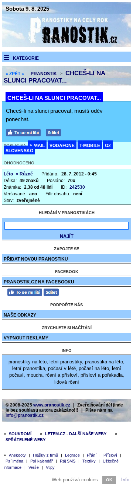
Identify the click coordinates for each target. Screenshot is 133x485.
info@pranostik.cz (25, 415)
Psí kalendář (41, 461)
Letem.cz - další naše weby (75, 434)
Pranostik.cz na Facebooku (39, 282)
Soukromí (20, 434)
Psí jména (14, 461)
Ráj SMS (67, 461)
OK (109, 480)
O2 (108, 145)
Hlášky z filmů (45, 455)
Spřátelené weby (25, 439)
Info (125, 479)
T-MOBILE (89, 145)
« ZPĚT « (15, 73)
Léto (8, 174)
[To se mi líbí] (25, 132)
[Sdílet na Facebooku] (55, 132)
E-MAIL (37, 145)
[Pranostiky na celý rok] (66, 45)
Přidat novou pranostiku (36, 259)
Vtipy (50, 467)
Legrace (72, 455)
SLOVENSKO (19, 150)
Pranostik (44, 73)
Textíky (89, 461)
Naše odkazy (20, 315)
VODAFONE (62, 145)
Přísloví (110, 455)
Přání (91, 455)
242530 (77, 187)
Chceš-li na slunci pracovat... (54, 77)
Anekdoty (17, 455)
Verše (33, 467)
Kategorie (26, 58)
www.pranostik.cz (51, 405)
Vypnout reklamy (26, 338)
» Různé (24, 174)
